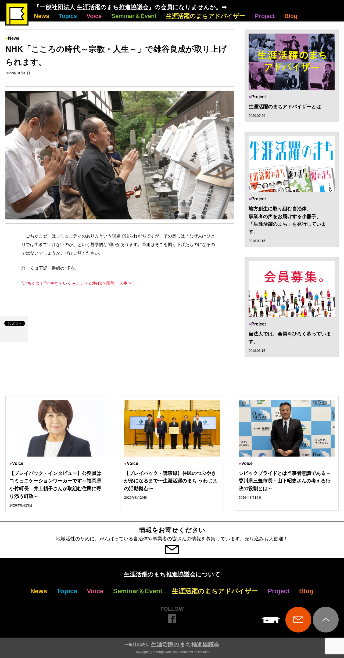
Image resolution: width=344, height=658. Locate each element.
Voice (94, 16)
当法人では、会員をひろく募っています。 (290, 337)
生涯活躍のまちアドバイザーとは (285, 106)
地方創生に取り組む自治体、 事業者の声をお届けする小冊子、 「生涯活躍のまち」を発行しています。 (287, 220)
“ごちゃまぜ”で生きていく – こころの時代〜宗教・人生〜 (77, 283)
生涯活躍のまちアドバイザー (205, 16)
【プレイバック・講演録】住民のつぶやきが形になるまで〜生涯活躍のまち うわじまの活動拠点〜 (170, 481)
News (41, 16)
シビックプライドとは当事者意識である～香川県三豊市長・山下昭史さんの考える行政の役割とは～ (285, 481)
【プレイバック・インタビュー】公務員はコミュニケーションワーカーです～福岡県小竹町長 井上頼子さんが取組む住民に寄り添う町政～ (55, 485)
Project (265, 16)
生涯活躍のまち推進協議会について (172, 574)
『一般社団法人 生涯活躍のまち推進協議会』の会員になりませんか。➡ (130, 7)
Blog (290, 16)
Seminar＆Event (133, 16)
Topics (68, 16)
